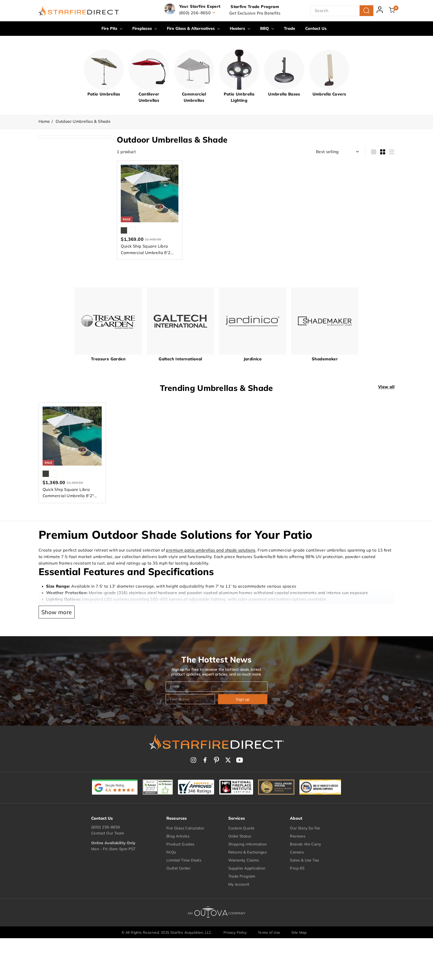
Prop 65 (297, 868)
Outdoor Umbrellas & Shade (83, 121)
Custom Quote (241, 828)
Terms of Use (269, 932)
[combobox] (341, 10)
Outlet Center (178, 868)
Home (44, 121)
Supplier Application (247, 868)
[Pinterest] (216, 760)
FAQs (171, 852)
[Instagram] (193, 760)
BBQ (265, 28)
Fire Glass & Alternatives (191, 28)
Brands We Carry (305, 844)
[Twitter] (228, 760)
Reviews (297, 836)
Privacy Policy (235, 932)
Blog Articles (177, 836)
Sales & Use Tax (304, 860)
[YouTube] (239, 760)
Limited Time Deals (183, 860)
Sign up (243, 699)
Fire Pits (110, 28)
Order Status (239, 836)
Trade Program (241, 876)
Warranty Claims (243, 860)
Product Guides (180, 844)
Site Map (298, 932)
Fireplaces (142, 28)
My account (238, 884)
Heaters (238, 28)
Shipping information (247, 844)
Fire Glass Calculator (185, 828)
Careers (297, 852)
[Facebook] (205, 760)
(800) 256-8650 (105, 827)
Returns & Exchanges (247, 852)
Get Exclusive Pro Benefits (254, 13)
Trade (289, 28)
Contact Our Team (107, 833)
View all (386, 386)
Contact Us (316, 28)
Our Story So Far (305, 828)
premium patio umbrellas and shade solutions (210, 550)
